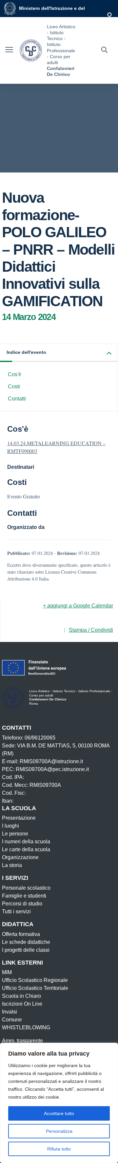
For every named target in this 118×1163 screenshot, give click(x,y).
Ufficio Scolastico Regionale (35, 980)
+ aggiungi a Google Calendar (78, 605)
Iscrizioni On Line (22, 1004)
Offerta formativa (21, 934)
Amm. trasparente (22, 1040)
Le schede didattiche (26, 942)
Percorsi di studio (22, 903)
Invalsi (9, 1012)
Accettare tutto (59, 1113)
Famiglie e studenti (24, 896)
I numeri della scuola (26, 841)
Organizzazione (20, 857)
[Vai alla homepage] (31, 50)
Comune (12, 1019)
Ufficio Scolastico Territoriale (35, 988)
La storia (12, 865)
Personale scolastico (26, 888)
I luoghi (10, 826)
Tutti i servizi (16, 911)
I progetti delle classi (25, 950)
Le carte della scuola (26, 849)
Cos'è (14, 374)
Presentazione (19, 818)
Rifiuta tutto (59, 1149)
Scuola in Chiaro (21, 996)
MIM (7, 972)
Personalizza (59, 1131)
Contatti (17, 398)
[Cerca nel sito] (104, 50)
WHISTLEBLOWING (26, 1027)
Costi (14, 386)
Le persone (15, 833)
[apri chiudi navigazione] (9, 51)
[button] (59, 353)
